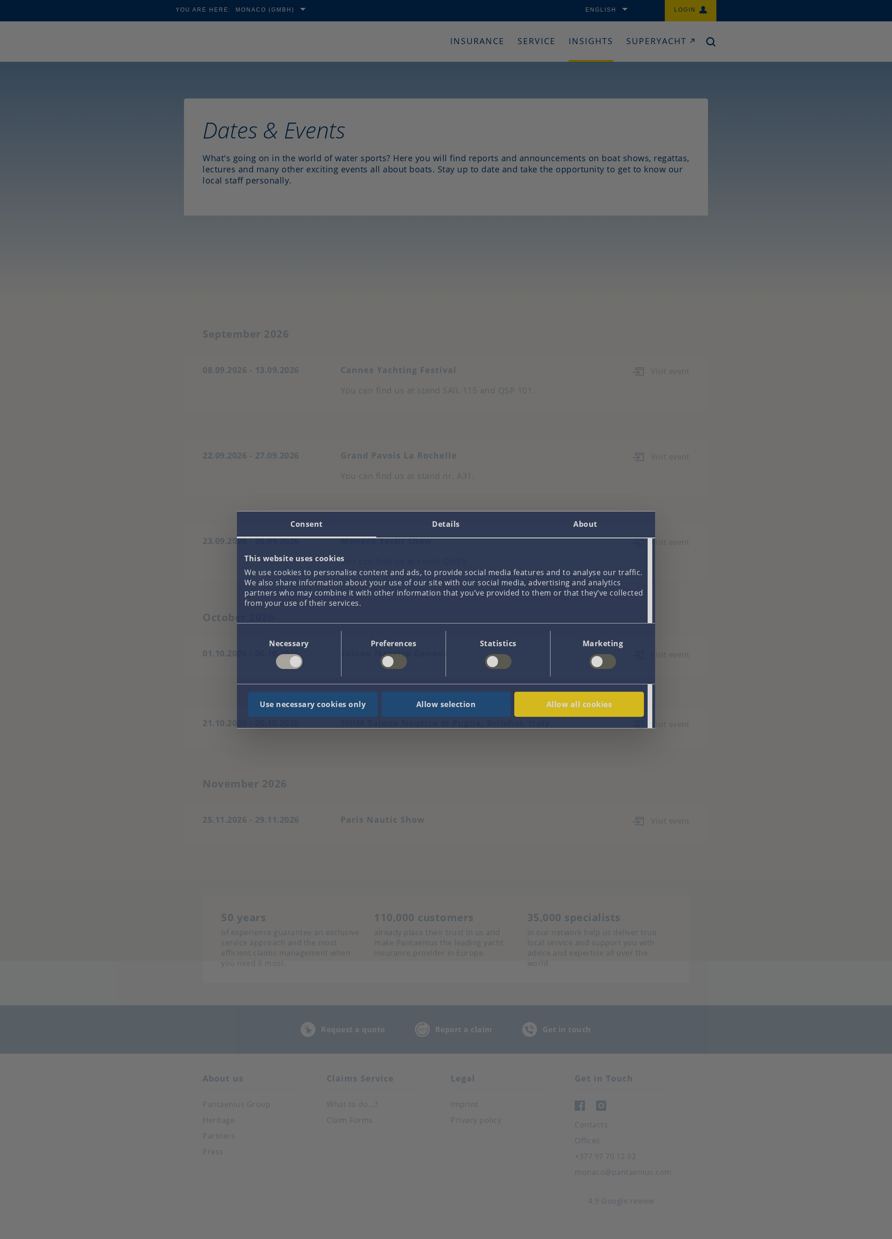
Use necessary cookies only (313, 704)
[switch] (393, 661)
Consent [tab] (306, 524)
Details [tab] (446, 524)
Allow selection (446, 704)
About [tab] (585, 524)
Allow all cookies (579, 704)
